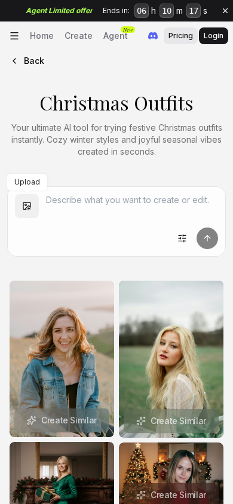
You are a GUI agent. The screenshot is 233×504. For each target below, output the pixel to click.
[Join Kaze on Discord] (153, 35)
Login (213, 35)
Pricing (180, 35)
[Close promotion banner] (225, 10)
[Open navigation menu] (14, 36)
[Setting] (182, 238)
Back (34, 61)
